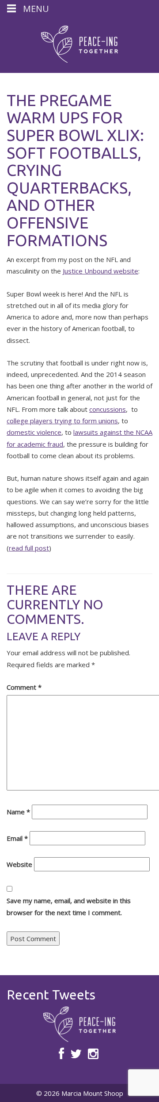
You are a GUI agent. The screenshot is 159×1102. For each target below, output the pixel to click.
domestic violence (34, 432)
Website (19, 864)
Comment (24, 687)
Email (17, 838)
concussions (107, 409)
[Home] (79, 44)
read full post (29, 547)
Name (18, 811)
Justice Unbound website (100, 270)
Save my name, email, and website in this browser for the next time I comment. (69, 906)
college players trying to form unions (62, 420)
